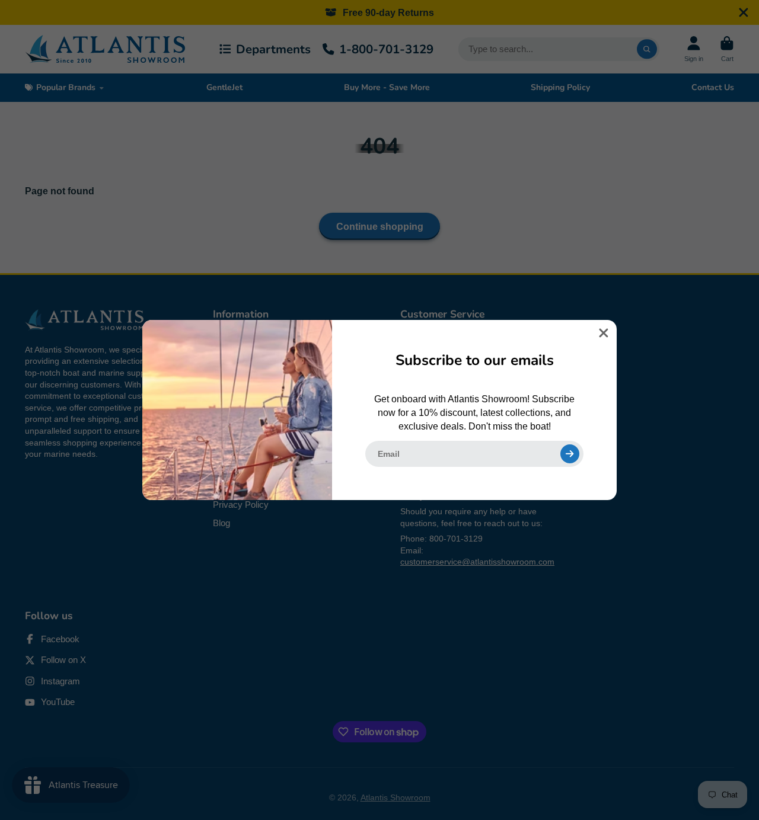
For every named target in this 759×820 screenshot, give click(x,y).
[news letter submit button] (569, 453)
